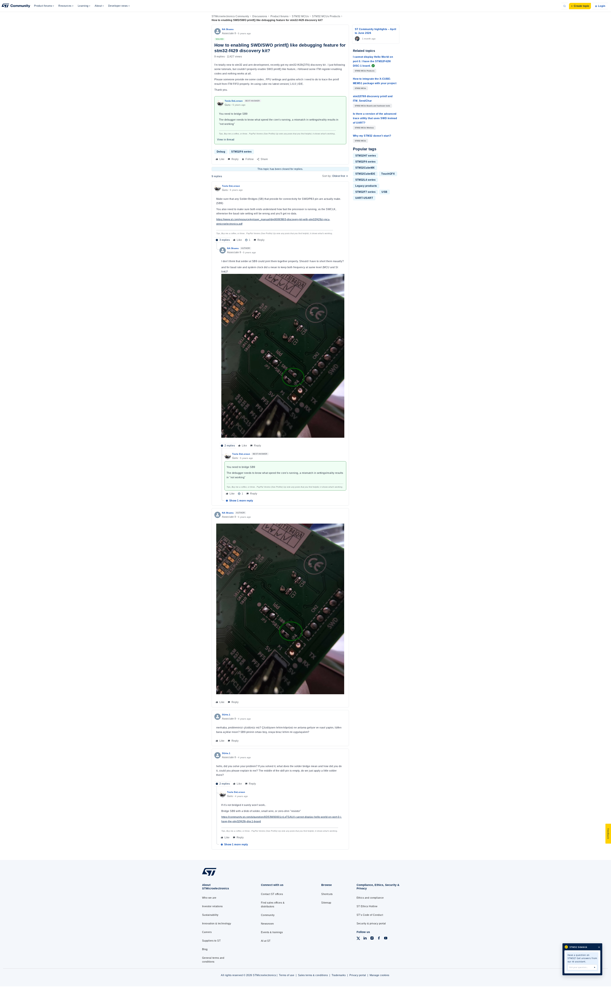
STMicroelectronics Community (230, 16)
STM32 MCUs (300, 16)
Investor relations (212, 906)
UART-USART (364, 198)
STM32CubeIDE (365, 173)
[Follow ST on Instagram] (372, 938)
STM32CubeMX (365, 167)
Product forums (279, 16)
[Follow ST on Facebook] (379, 938)
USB (384, 192)
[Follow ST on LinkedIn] (365, 938)
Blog (205, 949)
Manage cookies (379, 975)
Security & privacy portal (371, 923)
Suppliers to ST (211, 940)
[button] (580, 6)
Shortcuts (327, 894)
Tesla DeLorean (234, 101)
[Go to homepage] (225, 875)
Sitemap (326, 902)
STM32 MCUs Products (326, 16)
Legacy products (366, 185)
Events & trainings (272, 932)
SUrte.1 (226, 714)
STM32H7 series (365, 155)
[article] (280, 213)
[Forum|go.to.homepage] (16, 6)
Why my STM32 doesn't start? (372, 135)
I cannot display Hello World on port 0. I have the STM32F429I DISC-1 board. (373, 61)
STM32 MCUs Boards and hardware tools (372, 106)
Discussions (259, 16)
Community (267, 915)
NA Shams (228, 29)
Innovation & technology (216, 923)
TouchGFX (388, 173)
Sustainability (210, 915)
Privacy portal (357, 975)
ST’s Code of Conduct (370, 915)
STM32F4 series (241, 151)
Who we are (209, 897)
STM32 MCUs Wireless (364, 128)
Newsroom (267, 923)
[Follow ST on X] (358, 939)
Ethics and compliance (370, 897)
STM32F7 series (365, 192)
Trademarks (339, 975)
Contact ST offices (272, 894)
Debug (221, 151)
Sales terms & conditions (313, 975)
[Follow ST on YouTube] (386, 938)
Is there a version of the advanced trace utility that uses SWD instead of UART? (375, 118)
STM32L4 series (365, 179)
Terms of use (286, 975)
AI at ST (266, 940)
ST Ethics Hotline (367, 906)
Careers (207, 932)
